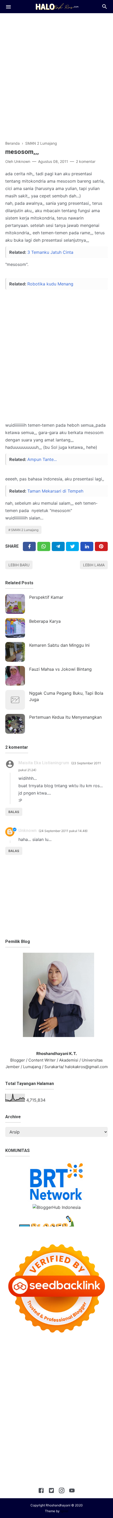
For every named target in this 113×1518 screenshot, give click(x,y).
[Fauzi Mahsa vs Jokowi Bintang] (15, 676)
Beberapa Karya (45, 621)
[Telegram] (58, 546)
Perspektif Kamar (46, 597)
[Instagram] (61, 1491)
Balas (13, 812)
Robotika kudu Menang (50, 283)
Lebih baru (18, 565)
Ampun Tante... (42, 459)
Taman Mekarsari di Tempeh (55, 491)
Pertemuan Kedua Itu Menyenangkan (65, 717)
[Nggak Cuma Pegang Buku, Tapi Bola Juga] (15, 700)
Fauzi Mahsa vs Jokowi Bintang (60, 669)
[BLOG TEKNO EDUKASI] (56, 6)
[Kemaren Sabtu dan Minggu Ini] (15, 652)
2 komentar (85, 161)
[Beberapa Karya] (15, 628)
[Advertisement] (56, 74)
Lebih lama (94, 565)
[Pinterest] (101, 546)
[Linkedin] (86, 546)
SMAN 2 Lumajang (24, 530)
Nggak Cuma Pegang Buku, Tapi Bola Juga (66, 696)
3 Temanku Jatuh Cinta (50, 252)
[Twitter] (43, 546)
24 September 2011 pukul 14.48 (63, 831)
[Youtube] (72, 1491)
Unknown (27, 830)
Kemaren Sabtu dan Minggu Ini (59, 645)
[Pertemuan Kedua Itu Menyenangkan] (15, 724)
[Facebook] (29, 546)
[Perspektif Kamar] (15, 604)
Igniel (64, 1511)
